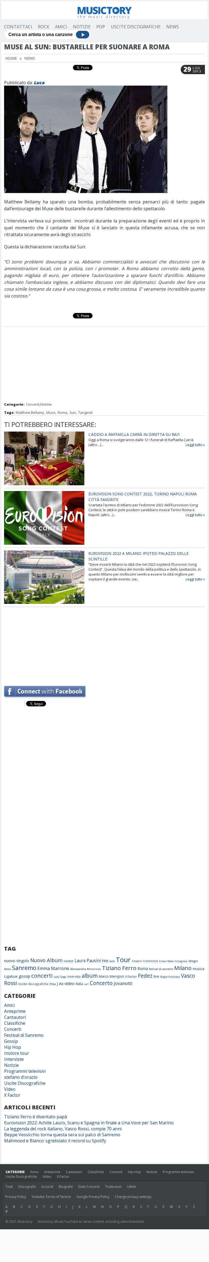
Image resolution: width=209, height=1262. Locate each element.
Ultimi (131, 1186)
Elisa (53, 984)
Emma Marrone (53, 968)
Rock (43, 27)
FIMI (105, 960)
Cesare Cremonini (145, 961)
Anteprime (15, 1011)
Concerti (32, 404)
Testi (9, 1186)
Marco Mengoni (111, 976)
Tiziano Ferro (119, 968)
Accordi (47, 1186)
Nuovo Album (46, 960)
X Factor (131, 976)
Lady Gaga (60, 976)
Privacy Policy (15, 1196)
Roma (62, 412)
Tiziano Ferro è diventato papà (35, 1117)
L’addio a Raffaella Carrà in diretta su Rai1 (134, 434)
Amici (61, 27)
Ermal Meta (166, 961)
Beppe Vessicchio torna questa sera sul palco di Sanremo (62, 1135)
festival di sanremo (161, 969)
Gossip (11, 1041)
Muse (47, 209)
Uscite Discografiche (136, 27)
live (156, 976)
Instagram (181, 961)
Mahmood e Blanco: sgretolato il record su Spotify (55, 1141)
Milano (183, 968)
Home (11, 58)
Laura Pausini (88, 960)
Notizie (82, 27)
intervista (74, 976)
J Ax (60, 983)
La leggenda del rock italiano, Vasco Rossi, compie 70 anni (63, 1129)
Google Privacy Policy (92, 1196)
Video (10, 1089)
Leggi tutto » (195, 444)
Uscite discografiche (33, 984)
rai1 (86, 984)
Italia (79, 983)
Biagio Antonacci (170, 976)
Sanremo (24, 968)
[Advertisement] (104, 365)
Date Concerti (89, 1186)
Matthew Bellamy (30, 412)
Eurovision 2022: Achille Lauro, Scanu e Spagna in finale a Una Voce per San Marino (89, 1123)
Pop (100, 27)
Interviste (14, 1059)
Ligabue (11, 976)
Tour (123, 959)
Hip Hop (12, 1047)
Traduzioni (113, 1186)
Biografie (66, 1186)
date (112, 961)
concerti (42, 975)
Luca (39, 83)
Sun (72, 412)
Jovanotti (123, 983)
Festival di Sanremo (24, 1035)
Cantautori (15, 1017)
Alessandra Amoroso (85, 969)
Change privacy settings (133, 1196)
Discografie (27, 1186)
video (69, 983)
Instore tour (16, 1053)
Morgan (193, 961)
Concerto (101, 983)
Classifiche (14, 1023)
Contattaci (18, 27)
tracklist (68, 961)
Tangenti (85, 412)
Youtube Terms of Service (51, 1196)
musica (198, 968)
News (172, 27)
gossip (24, 976)
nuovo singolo (16, 960)
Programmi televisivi (25, 1071)
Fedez (145, 975)
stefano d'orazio (21, 1077)
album (90, 975)
